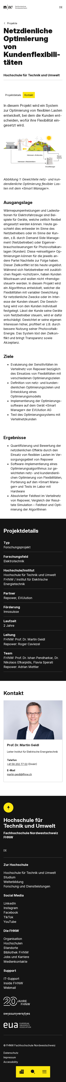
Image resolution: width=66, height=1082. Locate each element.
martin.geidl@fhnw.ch (19, 774)
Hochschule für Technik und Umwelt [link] (30, 873)
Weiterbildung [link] (13, 882)
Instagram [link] (11, 908)
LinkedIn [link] (10, 903)
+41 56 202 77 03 (17, 764)
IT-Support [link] (11, 978)
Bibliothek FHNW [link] (16, 952)
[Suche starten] (33, 1071)
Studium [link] (9, 877)
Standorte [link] (11, 948)
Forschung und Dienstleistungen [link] (27, 886)
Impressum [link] (10, 1057)
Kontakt (28, 95)
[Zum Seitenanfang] (8, 807)
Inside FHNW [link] (13, 983)
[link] (15, 7)
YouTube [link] (10, 921)
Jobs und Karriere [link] (16, 957)
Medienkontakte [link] (15, 961)
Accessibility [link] (11, 1061)
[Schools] (21, 1071)
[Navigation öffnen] (44, 1071)
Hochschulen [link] (13, 943)
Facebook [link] (11, 912)
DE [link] (60, 7)
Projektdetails (13, 95)
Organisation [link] (13, 939)
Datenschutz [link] (11, 1052)
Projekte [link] (12, 23)
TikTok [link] (8, 917)
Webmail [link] (10, 988)
